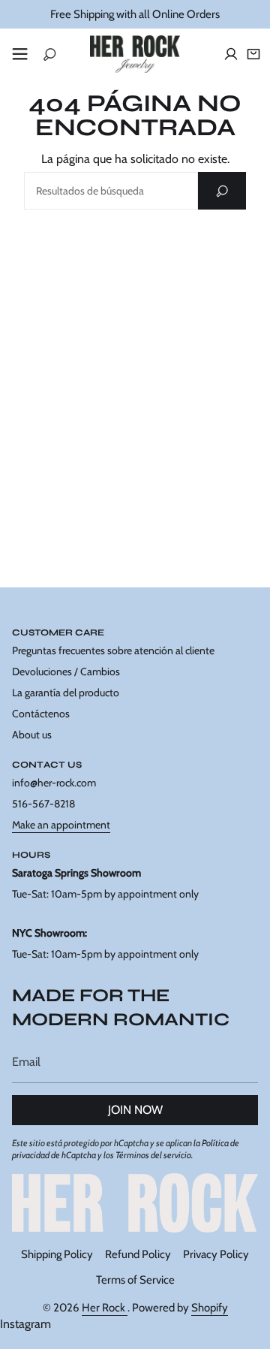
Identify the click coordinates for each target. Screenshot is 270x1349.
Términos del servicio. (154, 1154)
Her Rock (105, 1307)
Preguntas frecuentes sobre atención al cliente (113, 650)
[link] (135, 1202)
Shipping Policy (57, 1254)
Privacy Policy (216, 1254)
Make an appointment (61, 824)
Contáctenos (41, 713)
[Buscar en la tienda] (222, 191)
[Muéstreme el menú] (19, 54)
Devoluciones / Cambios (66, 671)
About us (32, 734)
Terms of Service (135, 1280)
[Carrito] (253, 54)
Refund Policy (138, 1254)
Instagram (25, 1324)
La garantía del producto (65, 692)
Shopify (209, 1307)
